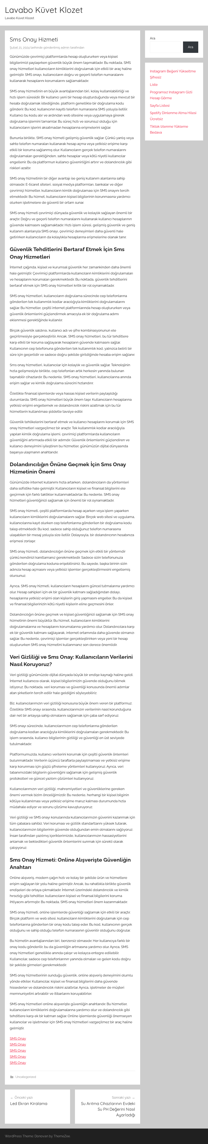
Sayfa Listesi (160, 105)
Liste (154, 85)
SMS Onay (18, 1038)
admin (65, 47)
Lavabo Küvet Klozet (44, 10)
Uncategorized (25, 1077)
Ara (152, 38)
